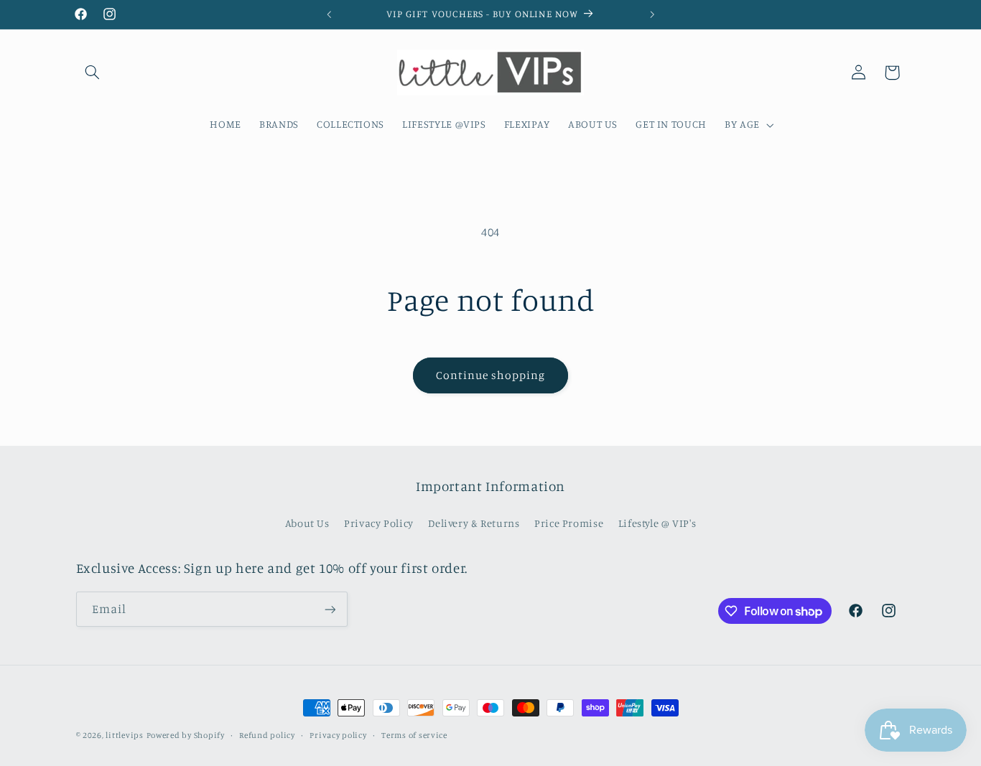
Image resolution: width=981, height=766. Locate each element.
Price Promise (568, 523)
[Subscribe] (329, 609)
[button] (92, 72)
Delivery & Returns (473, 523)
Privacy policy (338, 735)
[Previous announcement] (329, 14)
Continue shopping (491, 375)
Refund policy (267, 735)
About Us (307, 523)
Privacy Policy (379, 523)
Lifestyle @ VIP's (657, 523)
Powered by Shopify (186, 735)
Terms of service (414, 735)
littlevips (124, 735)
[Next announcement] (652, 14)
